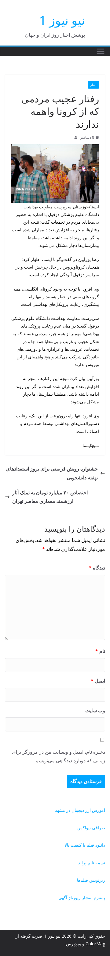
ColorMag (95, 944)
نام (100, 651)
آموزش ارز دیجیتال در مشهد (80, 810)
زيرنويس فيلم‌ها (91, 880)
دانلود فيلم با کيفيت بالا (84, 845)
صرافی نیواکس (91, 827)
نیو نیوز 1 (62, 20)
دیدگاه (97, 567)
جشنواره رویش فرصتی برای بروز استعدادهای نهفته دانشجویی (52, 473)
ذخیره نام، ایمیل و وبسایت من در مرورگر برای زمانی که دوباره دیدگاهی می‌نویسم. (58, 756)
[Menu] (100, 51)
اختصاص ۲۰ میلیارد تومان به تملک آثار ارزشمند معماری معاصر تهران (50, 497)
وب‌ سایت (95, 710)
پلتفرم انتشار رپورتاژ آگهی (81, 897)
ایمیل (98, 680)
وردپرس (73, 944)
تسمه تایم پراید (91, 863)
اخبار (93, 84)
